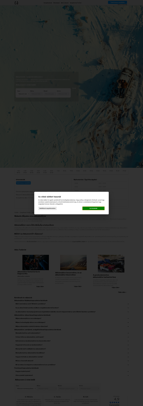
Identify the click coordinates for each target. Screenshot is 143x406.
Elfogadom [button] (93, 208)
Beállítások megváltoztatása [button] (47, 208)
